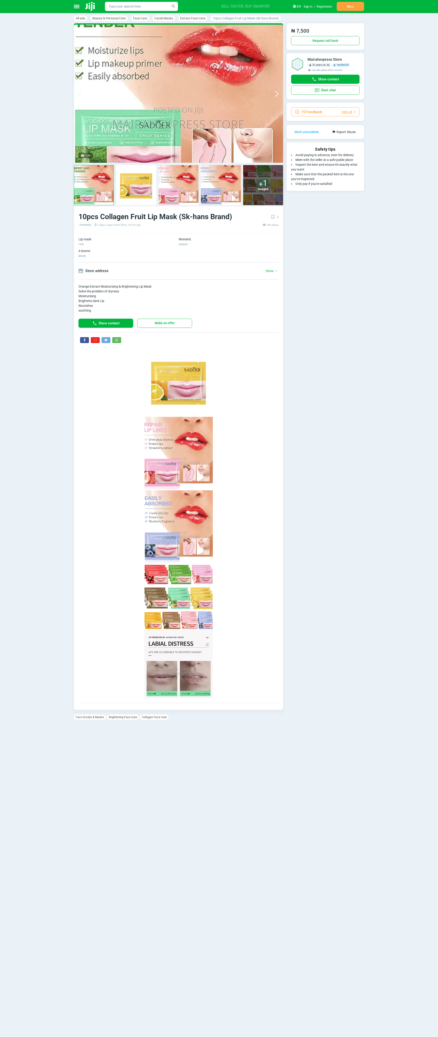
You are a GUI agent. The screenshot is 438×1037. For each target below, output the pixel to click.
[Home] (90, 6)
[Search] (173, 6)
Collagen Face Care (154, 717)
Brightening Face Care (123, 717)
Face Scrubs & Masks (90, 717)
